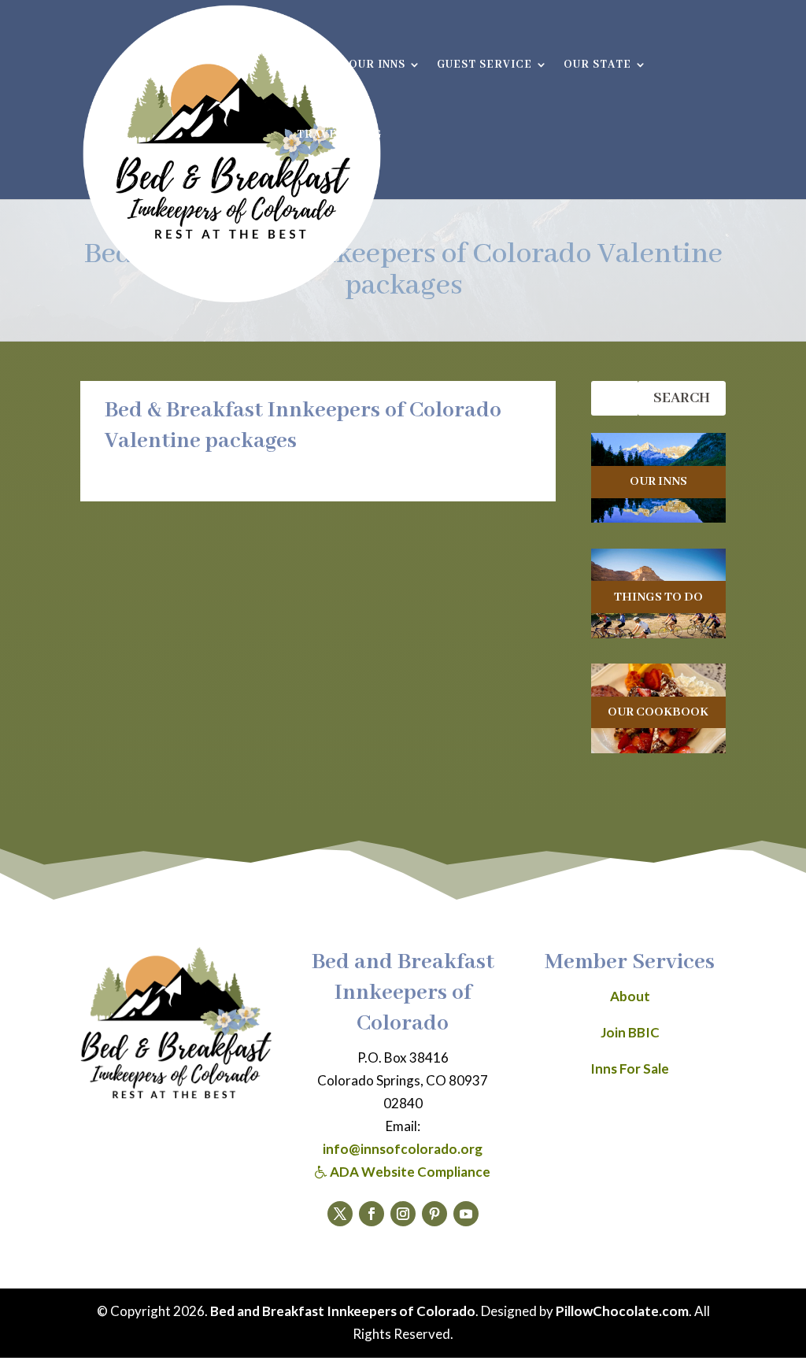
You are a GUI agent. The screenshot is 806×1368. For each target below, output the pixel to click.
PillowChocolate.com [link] (622, 1311)
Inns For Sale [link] (629, 1068)
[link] (232, 154)
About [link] (630, 996)
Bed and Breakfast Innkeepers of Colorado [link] (342, 1311)
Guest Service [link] (484, 65)
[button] (340, 1213)
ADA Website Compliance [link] (408, 1171)
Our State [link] (597, 65)
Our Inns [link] (377, 65)
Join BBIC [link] (630, 1032)
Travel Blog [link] (339, 135)
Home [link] (315, 65)
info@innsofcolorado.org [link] (402, 1149)
